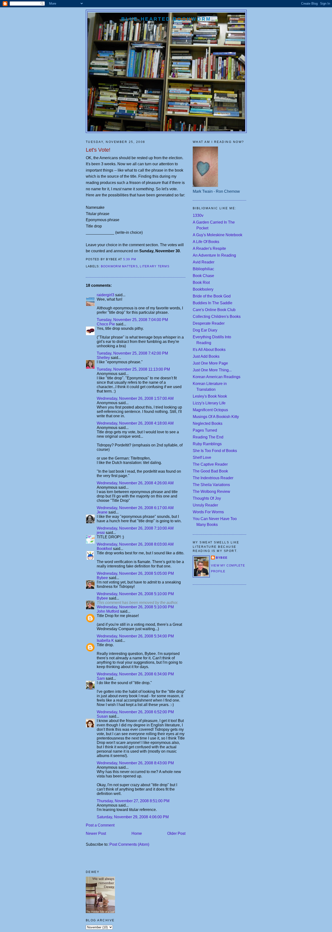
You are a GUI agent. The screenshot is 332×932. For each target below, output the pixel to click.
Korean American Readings (216, 377)
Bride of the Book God (212, 296)
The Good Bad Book (210, 471)
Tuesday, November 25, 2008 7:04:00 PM (132, 320)
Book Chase (203, 276)
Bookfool (104, 549)
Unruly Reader (205, 505)
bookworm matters (119, 266)
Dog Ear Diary (205, 330)
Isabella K (105, 640)
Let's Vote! (98, 150)
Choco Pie (106, 324)
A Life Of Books (206, 242)
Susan (102, 716)
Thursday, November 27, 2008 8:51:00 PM (133, 801)
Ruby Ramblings (207, 444)
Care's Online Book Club (214, 310)
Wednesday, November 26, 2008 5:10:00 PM (135, 594)
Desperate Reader (209, 323)
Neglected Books (207, 423)
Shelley (103, 358)
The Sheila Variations (211, 485)
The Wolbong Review (211, 491)
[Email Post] (137, 259)
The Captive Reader (210, 464)
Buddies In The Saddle (212, 303)
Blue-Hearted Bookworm (166, 19)
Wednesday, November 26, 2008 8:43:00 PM (135, 763)
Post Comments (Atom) (129, 844)
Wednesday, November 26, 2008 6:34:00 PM (135, 674)
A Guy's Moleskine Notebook (217, 235)
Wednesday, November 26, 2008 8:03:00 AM (135, 544)
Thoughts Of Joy (207, 498)
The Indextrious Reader (213, 478)
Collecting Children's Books (217, 316)
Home (136, 833)
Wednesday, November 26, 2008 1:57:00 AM (135, 398)
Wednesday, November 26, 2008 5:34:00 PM (135, 636)
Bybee (102, 578)
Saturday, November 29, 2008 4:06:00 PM (133, 817)
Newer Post (96, 833)
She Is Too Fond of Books (215, 451)
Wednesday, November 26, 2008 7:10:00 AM (135, 528)
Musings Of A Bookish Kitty (216, 417)
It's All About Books (209, 350)
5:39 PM (129, 259)
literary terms (154, 266)
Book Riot (201, 282)
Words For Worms (208, 512)
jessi (101, 533)
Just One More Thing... (212, 370)
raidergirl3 (105, 295)
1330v (198, 215)
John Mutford (108, 611)
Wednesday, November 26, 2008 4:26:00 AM (135, 483)
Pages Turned (205, 430)
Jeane (102, 512)
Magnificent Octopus (210, 410)
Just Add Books (206, 356)
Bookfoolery (203, 289)
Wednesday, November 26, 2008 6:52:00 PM (135, 712)
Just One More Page (210, 363)
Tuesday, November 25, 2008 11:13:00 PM (133, 369)
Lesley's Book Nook (210, 396)
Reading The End (208, 437)
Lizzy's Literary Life (209, 403)
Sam (101, 678)
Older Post (176, 833)
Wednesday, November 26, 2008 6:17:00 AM (135, 508)
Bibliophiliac (203, 269)
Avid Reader (203, 262)
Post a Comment (100, 825)
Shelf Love (202, 457)
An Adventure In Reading (214, 255)
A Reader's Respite (209, 248)
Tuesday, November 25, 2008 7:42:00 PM (132, 353)
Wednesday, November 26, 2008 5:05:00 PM (135, 573)
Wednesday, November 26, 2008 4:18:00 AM (135, 423)
